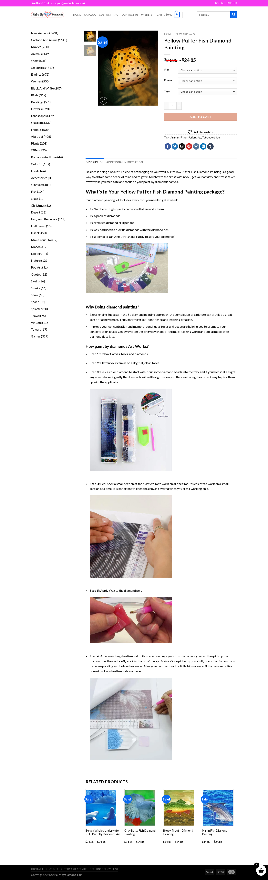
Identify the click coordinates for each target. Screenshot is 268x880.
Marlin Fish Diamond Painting (214, 832)
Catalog (90, 14)
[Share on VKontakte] (196, 146)
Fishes (184, 137)
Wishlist (147, 14)
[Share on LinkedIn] (203, 146)
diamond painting (103, 200)
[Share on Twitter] (175, 146)
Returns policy (100, 868)
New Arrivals (185, 34)
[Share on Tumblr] (210, 146)
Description (95, 162)
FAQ (116, 14)
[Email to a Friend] (182, 146)
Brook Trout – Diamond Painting (178, 832)
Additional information (124, 162)
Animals (175, 137)
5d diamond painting (141, 314)
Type (167, 91)
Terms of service (76, 868)
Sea (199, 137)
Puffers (192, 137)
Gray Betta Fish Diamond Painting (140, 832)
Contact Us (130, 14)
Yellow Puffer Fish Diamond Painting (196, 172)
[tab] (95, 162)
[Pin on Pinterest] (189, 146)
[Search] (233, 14)
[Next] (152, 68)
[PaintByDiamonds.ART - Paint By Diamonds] (47, 14)
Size (167, 69)
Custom (105, 14)
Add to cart (201, 116)
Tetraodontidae (211, 137)
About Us (55, 868)
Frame (168, 80)
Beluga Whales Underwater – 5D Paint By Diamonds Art (103, 832)
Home (77, 14)
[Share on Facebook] (168, 146)
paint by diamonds (155, 182)
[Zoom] (103, 101)
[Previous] (104, 68)
